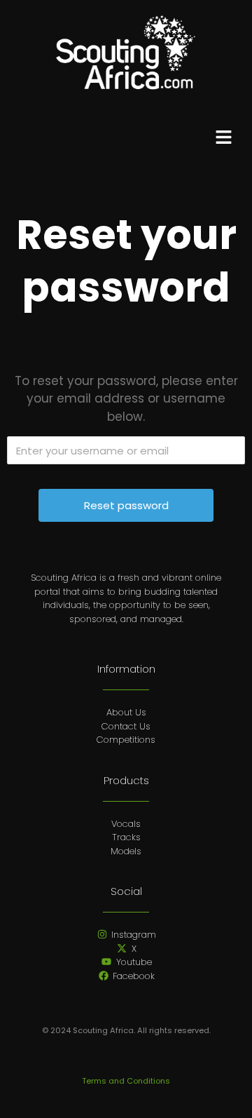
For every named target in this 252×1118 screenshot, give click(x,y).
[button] (224, 138)
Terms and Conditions (126, 1080)
